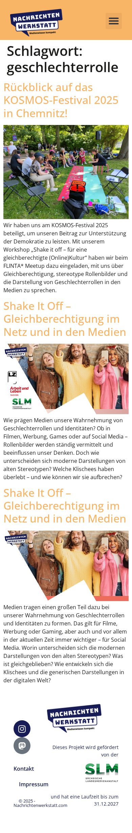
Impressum (33, 784)
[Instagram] (22, 728)
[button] (114, 21)
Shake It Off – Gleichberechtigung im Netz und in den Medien (64, 318)
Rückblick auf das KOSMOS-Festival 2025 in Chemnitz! (60, 100)
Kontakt (24, 768)
